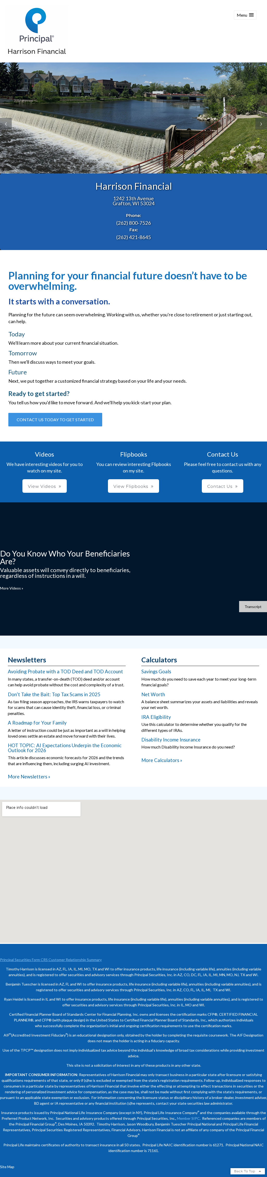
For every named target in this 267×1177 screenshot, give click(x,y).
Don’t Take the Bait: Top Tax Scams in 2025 (54, 694)
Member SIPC (188, 1118)
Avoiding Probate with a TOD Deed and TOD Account (65, 671)
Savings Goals (156, 671)
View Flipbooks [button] (130, 486)
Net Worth (153, 694)
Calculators (159, 660)
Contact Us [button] (220, 486)
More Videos (11, 588)
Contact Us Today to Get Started (55, 419)
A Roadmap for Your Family (37, 723)
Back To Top (245, 1171)
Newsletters (27, 660)
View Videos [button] (42, 486)
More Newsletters (29, 776)
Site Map (7, 1167)
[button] (245, 15)
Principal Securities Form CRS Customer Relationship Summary (51, 959)
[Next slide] (261, 124)
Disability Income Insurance (171, 740)
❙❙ (137, 169)
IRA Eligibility (156, 717)
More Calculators (161, 760)
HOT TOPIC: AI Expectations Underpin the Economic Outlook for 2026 (65, 748)
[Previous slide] (6, 124)
